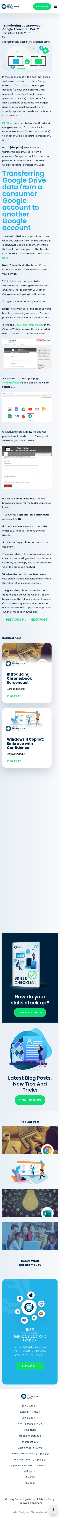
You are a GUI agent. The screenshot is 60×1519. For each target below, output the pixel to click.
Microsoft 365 (30, 1441)
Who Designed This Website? (30, 1512)
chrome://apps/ (12, 382)
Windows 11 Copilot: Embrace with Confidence (25, 743)
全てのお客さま (30, 1418)
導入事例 (30, 1483)
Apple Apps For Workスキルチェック (30, 1465)
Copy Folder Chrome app (29, 324)
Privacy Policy (46, 1499)
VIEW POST (14, 696)
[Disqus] (27, 813)
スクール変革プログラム (30, 1424)
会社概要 (30, 1477)
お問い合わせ (30, 1471)
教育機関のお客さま (30, 1412)
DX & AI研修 (30, 1430)
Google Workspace (30, 1435)
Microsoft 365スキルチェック (30, 1459)
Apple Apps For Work (30, 1447)
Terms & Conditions (31, 1503)
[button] (55, 6)
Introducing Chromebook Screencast (19, 678)
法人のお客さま (30, 1406)
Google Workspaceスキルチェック (30, 1453)
